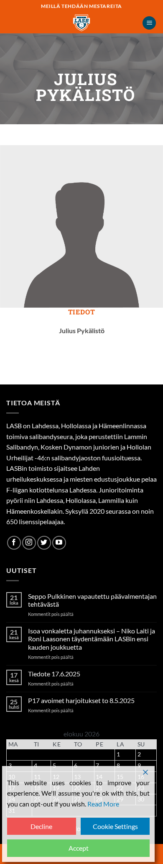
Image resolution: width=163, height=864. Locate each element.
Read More (103, 804)
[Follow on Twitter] (44, 543)
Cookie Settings (115, 826)
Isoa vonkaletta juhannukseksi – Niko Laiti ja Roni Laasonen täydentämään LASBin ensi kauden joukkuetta (91, 639)
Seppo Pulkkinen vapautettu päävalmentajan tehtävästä (92, 600)
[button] (149, 23)
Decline (41, 826)
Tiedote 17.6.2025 (54, 674)
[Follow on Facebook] (14, 543)
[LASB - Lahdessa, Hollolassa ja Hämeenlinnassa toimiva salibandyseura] (81, 23)
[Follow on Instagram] (29, 543)
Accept (79, 848)
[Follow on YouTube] (59, 543)
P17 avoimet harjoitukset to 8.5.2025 (81, 700)
